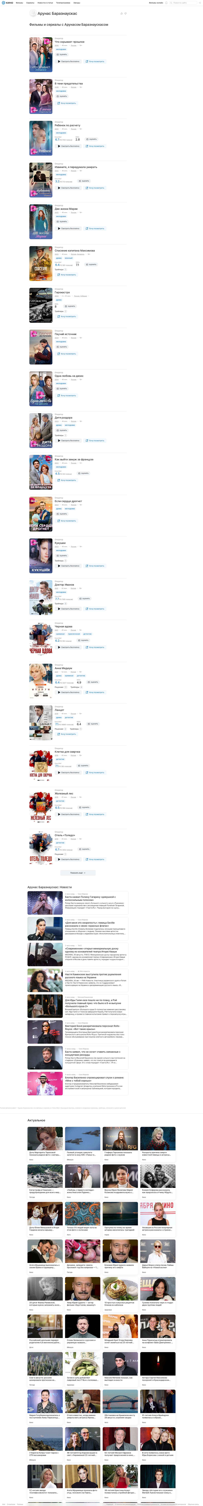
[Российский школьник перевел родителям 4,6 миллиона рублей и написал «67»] (45, 1332)
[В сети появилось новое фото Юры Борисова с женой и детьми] (158, 1444)
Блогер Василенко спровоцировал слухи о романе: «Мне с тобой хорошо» (94, 1079)
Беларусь (80, 254)
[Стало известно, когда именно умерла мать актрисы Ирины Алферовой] (82, 1407)
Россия (73, 45)
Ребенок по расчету (67, 125)
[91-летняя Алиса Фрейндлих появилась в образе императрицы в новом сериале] (158, 1407)
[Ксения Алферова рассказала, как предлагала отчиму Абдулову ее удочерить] (158, 1182)
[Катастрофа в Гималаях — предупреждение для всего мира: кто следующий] (45, 1182)
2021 (56, 588)
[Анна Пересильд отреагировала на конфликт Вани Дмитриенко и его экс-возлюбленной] (158, 1332)
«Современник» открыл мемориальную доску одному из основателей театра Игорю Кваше (91, 950)
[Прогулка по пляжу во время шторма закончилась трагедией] (120, 1219)
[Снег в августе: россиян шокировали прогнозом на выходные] (45, 1369)
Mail (3, 1504)
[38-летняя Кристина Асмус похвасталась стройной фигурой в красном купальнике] (120, 1482)
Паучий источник (65, 334)
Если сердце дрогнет (68, 501)
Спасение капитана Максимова (75, 250)
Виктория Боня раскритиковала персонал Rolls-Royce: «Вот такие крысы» (92, 1027)
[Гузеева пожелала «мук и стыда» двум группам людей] (158, 1294)
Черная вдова (63, 626)
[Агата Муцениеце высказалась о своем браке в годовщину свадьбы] (45, 1257)
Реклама (20, 1504)
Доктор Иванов (64, 584)
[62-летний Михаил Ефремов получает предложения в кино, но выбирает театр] (120, 1444)
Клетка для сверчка (67, 751)
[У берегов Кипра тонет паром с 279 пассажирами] (45, 1444)
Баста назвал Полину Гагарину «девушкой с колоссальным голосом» (90, 898)
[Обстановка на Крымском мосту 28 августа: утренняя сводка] (120, 1407)
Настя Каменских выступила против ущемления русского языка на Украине (93, 976)
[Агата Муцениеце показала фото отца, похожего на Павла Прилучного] (82, 1482)
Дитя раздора (63, 417)
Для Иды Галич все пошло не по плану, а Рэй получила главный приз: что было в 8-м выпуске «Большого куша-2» (93, 1003)
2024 (57, 296)
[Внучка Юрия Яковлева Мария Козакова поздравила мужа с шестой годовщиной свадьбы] (120, 1182)
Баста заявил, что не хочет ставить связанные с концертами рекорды (92, 1053)
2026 (57, 45)
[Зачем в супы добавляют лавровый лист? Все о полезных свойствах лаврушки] (82, 1369)
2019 (56, 714)
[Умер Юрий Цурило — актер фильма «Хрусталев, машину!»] (82, 1294)
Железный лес (64, 793)
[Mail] (3, 3)
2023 (57, 421)
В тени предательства (69, 83)
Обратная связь (193, 1504)
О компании (11, 1504)
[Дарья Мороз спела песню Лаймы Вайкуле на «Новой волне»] (158, 1257)
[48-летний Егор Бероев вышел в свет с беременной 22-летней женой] (82, 1444)
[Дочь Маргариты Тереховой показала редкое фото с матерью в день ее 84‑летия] (45, 1144)
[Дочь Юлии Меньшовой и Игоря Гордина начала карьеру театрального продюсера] (45, 1219)
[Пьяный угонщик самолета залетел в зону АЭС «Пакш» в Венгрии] (82, 1144)
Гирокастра (62, 292)
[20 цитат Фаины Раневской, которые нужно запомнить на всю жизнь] (45, 1294)
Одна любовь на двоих (69, 375)
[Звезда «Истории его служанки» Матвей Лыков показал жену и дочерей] (158, 1482)
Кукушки (60, 542)
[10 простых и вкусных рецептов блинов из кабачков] (120, 1294)
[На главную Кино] (9, 3)
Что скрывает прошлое (69, 41)
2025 (57, 129)
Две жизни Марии (66, 208)
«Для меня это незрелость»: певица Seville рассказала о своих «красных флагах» (90, 924)
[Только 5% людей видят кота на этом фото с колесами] (82, 1219)
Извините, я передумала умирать (76, 167)
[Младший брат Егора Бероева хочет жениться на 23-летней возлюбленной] (120, 1332)
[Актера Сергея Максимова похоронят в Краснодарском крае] (158, 1369)
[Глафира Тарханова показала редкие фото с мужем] (120, 1144)
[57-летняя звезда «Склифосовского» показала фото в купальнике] (45, 1482)
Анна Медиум (63, 668)
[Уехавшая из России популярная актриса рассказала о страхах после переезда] (158, 1219)
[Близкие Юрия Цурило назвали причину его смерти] (120, 1257)
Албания (83, 296)
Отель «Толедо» (65, 835)
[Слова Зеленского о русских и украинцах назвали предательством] (82, 1332)
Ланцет (59, 709)
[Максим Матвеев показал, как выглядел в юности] (120, 1369)
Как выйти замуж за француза (74, 459)
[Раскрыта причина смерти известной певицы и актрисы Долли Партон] (158, 1144)
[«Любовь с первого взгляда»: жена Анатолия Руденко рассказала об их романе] (82, 1182)
